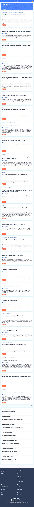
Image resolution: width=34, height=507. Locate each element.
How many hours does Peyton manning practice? (13, 140)
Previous (2, 405)
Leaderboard (3, 471)
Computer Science (20, 481)
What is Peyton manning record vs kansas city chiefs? (14, 208)
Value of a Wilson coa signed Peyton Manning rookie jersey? (11, 413)
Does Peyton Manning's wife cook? (10, 300)
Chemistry (18, 473)
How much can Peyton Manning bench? (8, 445)
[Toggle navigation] (1, 1)
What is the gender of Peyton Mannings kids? (9, 459)
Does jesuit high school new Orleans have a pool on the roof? (16, 45)
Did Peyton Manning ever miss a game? (8, 424)
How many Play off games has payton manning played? (15, 174)
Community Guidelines (4, 486)
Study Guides (3, 491)
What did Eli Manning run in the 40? (10, 360)
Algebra (18, 471)
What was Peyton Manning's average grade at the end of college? (12, 419)
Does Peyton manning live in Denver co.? (8, 456)
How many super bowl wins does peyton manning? (14, 224)
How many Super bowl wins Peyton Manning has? (13, 109)
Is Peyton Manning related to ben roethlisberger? (10, 453)
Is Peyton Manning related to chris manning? (9, 435)
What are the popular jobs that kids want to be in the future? (12, 461)
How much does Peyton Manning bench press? (9, 440)
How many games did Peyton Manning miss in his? (14, 344)
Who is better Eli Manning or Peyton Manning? (9, 451)
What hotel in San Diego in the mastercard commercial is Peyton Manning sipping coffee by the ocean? (17, 190)
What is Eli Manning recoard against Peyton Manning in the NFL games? (13, 437)
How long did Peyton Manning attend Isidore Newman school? (16, 376)
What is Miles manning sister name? (10, 286)
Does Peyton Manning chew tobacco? (10, 125)
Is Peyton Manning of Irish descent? (7, 421)
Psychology (19, 479)
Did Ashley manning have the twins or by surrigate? (14, 95)
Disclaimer (18, 492)
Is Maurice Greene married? (6, 429)
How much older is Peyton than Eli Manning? (12, 316)
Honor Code (3, 487)
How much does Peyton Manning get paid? (8, 448)
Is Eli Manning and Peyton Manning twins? (8, 411)
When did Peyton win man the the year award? (13, 239)
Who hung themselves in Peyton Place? (11, 61)
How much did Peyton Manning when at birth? (13, 255)
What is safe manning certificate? (9, 269)
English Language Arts (20, 478)
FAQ (2, 494)
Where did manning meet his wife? (10, 330)
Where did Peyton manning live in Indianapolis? (13, 392)
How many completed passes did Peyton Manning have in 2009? (17, 31)
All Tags (2, 473)
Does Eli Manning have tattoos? (7, 432)
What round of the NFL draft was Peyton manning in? (10, 443)
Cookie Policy (19, 494)
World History (19, 476)
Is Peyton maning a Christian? (6, 416)
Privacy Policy (19, 491)
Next (32, 405)
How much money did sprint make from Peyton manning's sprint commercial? (17, 78)
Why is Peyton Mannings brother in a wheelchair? (13, 14)
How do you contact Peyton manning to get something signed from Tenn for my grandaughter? (16, 157)
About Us (18, 486)
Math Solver (3, 492)
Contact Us (19, 487)
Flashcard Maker (3, 489)
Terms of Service (19, 489)
